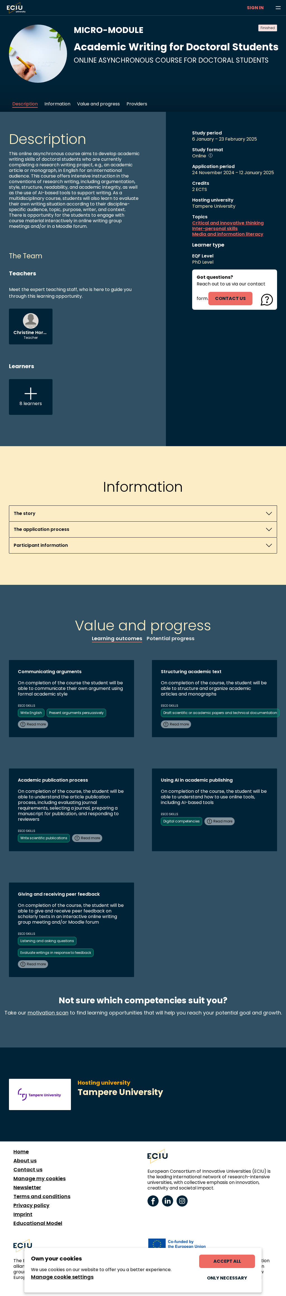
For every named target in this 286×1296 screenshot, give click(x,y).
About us (25, 1160)
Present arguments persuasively (76, 712)
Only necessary (227, 1278)
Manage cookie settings (62, 1277)
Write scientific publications (43, 838)
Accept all (227, 1261)
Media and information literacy (227, 234)
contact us (230, 298)
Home (21, 1151)
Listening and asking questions (47, 940)
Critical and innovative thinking (228, 223)
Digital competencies (181, 821)
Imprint (22, 1214)
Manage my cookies (39, 1178)
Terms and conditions (41, 1196)
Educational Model (37, 1223)
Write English (31, 712)
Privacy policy (31, 1205)
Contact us (27, 1169)
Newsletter (27, 1187)
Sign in (255, 7)
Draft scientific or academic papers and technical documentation (220, 712)
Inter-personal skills (215, 228)
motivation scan (48, 1012)
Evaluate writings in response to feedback (55, 952)
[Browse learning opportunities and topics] (278, 8)
